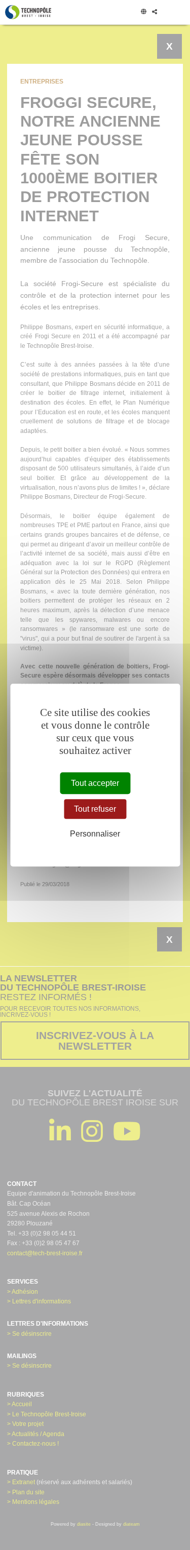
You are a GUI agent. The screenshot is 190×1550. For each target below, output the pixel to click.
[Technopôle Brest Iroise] (28, 12)
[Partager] (154, 12)
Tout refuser (95, 809)
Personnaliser (95, 833)
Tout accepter (95, 783)
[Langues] (143, 12)
